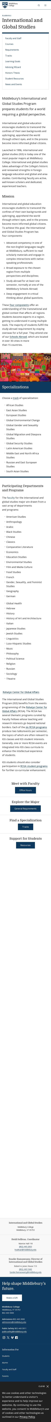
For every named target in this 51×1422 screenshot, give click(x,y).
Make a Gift (12, 1297)
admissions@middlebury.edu (14, 1322)
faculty (11, 497)
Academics (6, 15)
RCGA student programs (33, 766)
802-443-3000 (19, 1319)
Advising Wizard (13, 67)
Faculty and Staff (13, 38)
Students (6, 1356)
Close (42, 1386)
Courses (9, 44)
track (16, 398)
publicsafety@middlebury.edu (14, 1331)
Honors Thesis (12, 72)
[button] (39, 5)
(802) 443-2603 (25, 1246)
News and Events (13, 84)
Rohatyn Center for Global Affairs (21, 692)
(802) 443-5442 (25, 1269)
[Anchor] (16, 196)
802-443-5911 (20, 1328)
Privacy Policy (27, 1416)
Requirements (12, 49)
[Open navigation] (45, 5)
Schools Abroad (18, 336)
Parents (5, 1376)
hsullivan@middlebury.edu (25, 1249)
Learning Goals (12, 61)
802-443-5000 (8, 1313)
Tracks (8, 55)
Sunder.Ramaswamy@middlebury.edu (25, 1272)
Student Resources (14, 78)
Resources (25, 845)
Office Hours (25, 790)
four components (19, 305)
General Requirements (25, 808)
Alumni (5, 1362)
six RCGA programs (36, 727)
